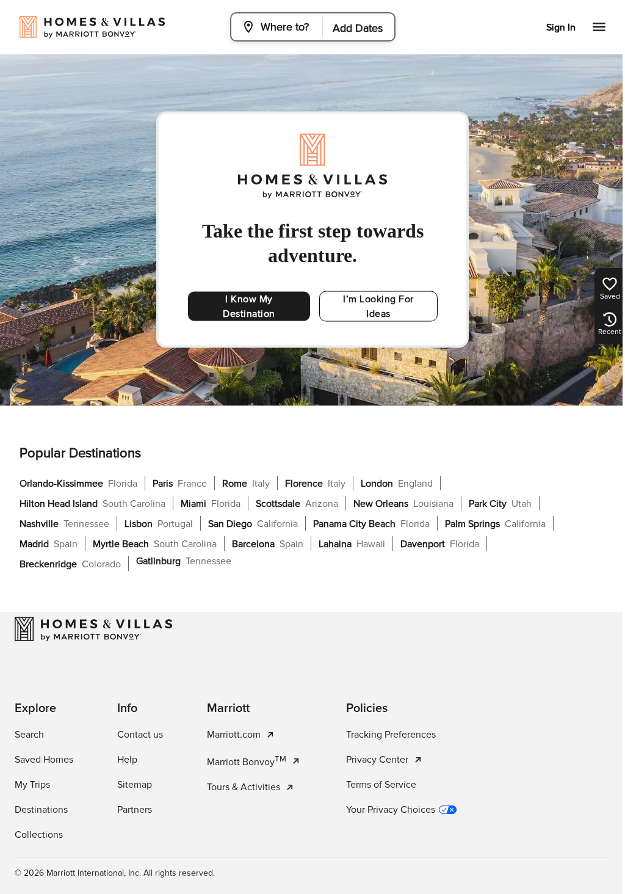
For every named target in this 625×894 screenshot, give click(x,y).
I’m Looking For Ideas (378, 306)
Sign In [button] (561, 27)
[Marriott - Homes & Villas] (93, 629)
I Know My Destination (249, 306)
